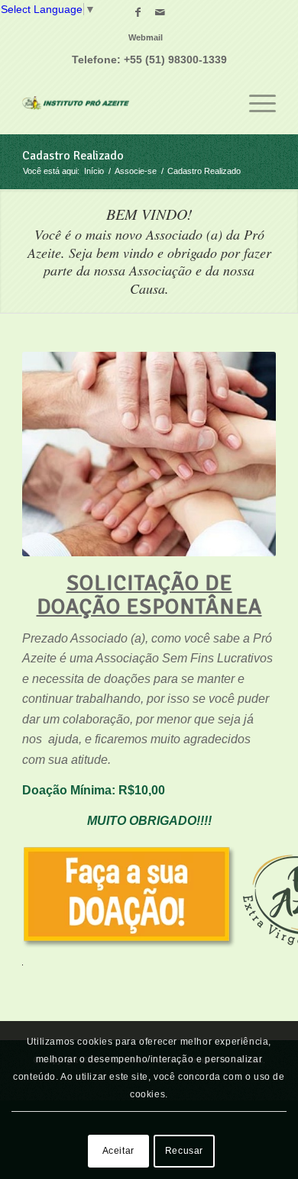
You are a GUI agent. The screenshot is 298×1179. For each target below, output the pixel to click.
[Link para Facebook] (137, 12)
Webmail (145, 37)
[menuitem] (145, 37)
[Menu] (255, 103)
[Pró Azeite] (123, 103)
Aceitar (118, 1150)
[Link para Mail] (159, 12)
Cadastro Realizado (73, 155)
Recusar (184, 1150)
